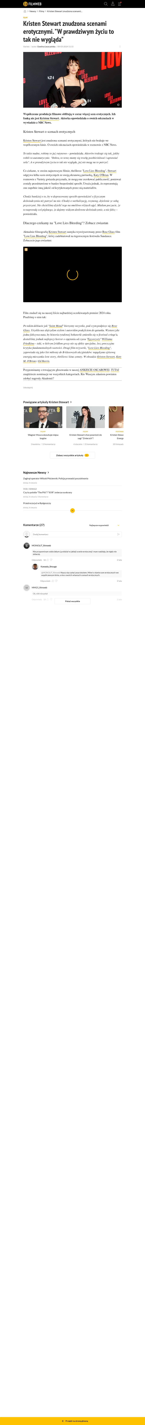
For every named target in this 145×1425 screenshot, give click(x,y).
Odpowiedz (37, 560)
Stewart (112, 171)
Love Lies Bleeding (94, 171)
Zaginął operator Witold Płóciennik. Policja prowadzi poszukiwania (55, 478)
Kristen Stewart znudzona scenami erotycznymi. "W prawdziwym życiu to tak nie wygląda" (65, 11)
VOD (25, 489)
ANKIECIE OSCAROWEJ (94, 370)
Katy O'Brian (101, 175)
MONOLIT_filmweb (41, 545)
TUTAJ (115, 370)
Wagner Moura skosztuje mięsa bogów (43, 437)
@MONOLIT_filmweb (50, 572)
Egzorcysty (94, 339)
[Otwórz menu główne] (119, 4)
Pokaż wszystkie (72, 601)
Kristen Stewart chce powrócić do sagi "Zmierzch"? (85, 437)
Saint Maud (55, 325)
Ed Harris (43, 361)
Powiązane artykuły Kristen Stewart (46, 402)
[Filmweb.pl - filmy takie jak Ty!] (32, 3)
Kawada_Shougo (49, 566)
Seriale (33, 489)
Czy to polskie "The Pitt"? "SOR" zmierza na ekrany (47, 492)
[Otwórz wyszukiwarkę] (106, 4)
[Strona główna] (25, 11)
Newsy (32, 11)
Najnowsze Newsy (34, 472)
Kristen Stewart (49, 118)
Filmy (41, 11)
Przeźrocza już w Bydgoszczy (37, 503)
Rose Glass (108, 232)
